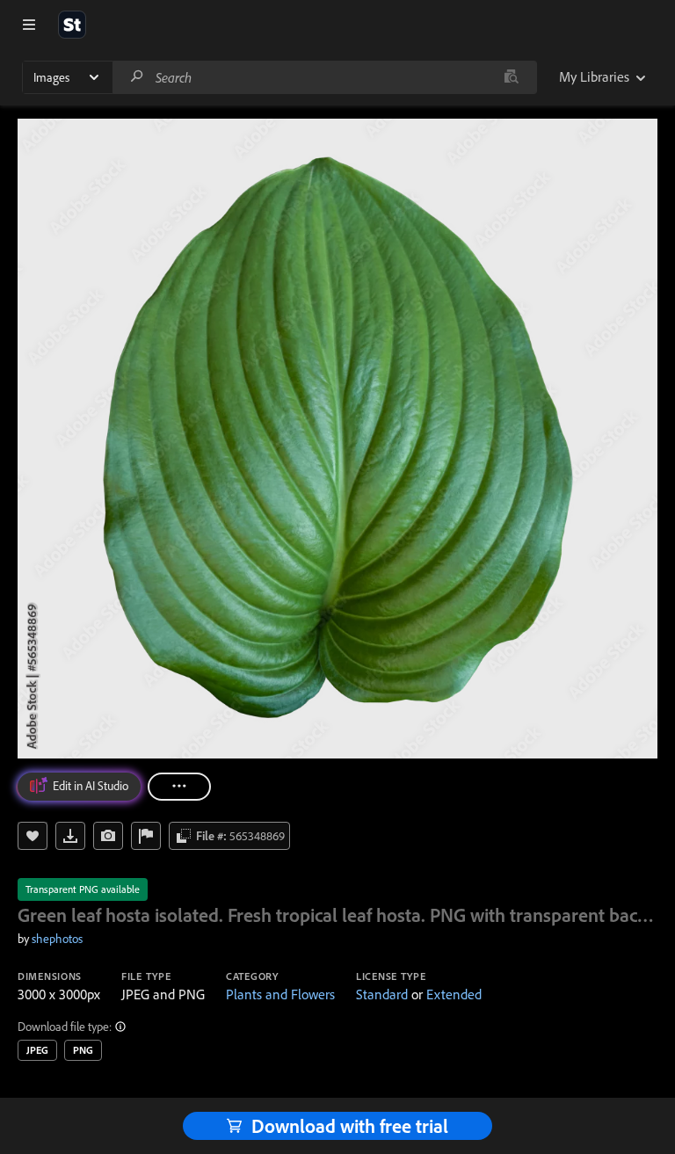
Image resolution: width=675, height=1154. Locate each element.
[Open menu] (29, 25)
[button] (121, 1026)
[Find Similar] (108, 836)
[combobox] (324, 77)
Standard (382, 994)
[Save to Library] (32, 836)
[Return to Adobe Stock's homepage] (72, 25)
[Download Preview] (70, 836)
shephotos (57, 939)
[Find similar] (511, 77)
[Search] (137, 76)
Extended (454, 994)
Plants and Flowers (280, 994)
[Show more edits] (179, 787)
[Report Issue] (146, 836)
